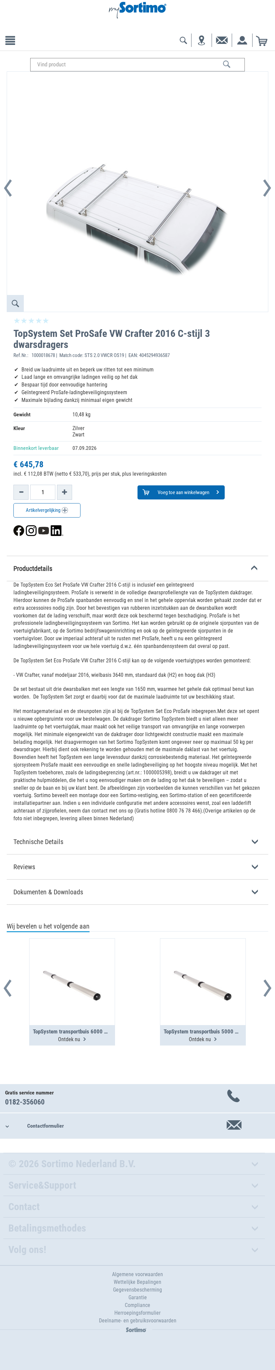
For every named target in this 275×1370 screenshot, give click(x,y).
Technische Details (38, 842)
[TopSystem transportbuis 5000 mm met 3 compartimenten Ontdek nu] (202, 965)
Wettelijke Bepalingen (137, 1282)
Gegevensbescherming (137, 1290)
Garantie (137, 1297)
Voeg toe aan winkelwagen (183, 492)
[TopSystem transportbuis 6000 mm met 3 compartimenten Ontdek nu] (72, 965)
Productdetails (32, 568)
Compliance (137, 1305)
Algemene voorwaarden (137, 1274)
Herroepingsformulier (137, 1313)
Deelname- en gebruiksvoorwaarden (137, 1320)
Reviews (24, 867)
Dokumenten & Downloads (48, 892)
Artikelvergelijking (43, 510)
